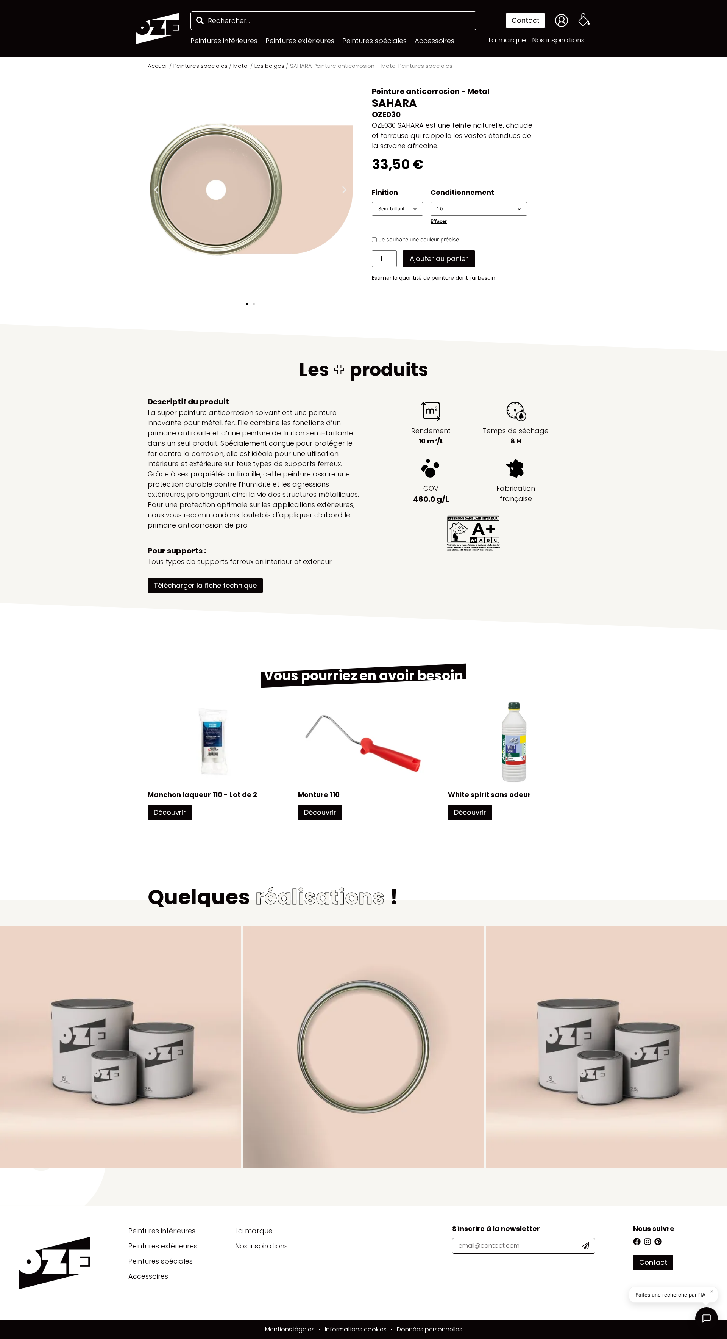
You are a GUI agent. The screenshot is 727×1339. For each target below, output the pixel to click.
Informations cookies (356, 1329)
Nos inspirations (261, 1246)
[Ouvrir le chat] (706, 1318)
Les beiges (269, 66)
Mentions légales (290, 1329)
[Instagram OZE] (647, 1241)
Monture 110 (319, 794)
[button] (156, 189)
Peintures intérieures (161, 1231)
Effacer (439, 221)
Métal (241, 66)
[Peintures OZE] (157, 28)
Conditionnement (462, 192)
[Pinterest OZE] (658, 1241)
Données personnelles (429, 1329)
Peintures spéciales (200, 66)
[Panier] (584, 19)
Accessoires (148, 1276)
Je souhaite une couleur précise (419, 239)
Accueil (158, 66)
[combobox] (333, 20)
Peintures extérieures (162, 1246)
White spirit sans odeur (489, 794)
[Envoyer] (588, 1245)
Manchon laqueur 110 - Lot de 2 (202, 794)
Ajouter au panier (439, 258)
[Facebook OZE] (637, 1241)
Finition (385, 192)
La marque (254, 1231)
